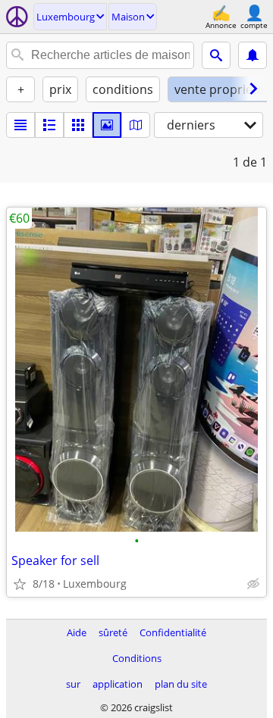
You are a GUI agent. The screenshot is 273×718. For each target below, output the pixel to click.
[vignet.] (49, 125)
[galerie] (107, 125)
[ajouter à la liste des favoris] (20, 584)
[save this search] (252, 55)
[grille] (78, 125)
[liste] (20, 125)
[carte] (135, 125)
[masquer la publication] (253, 584)
